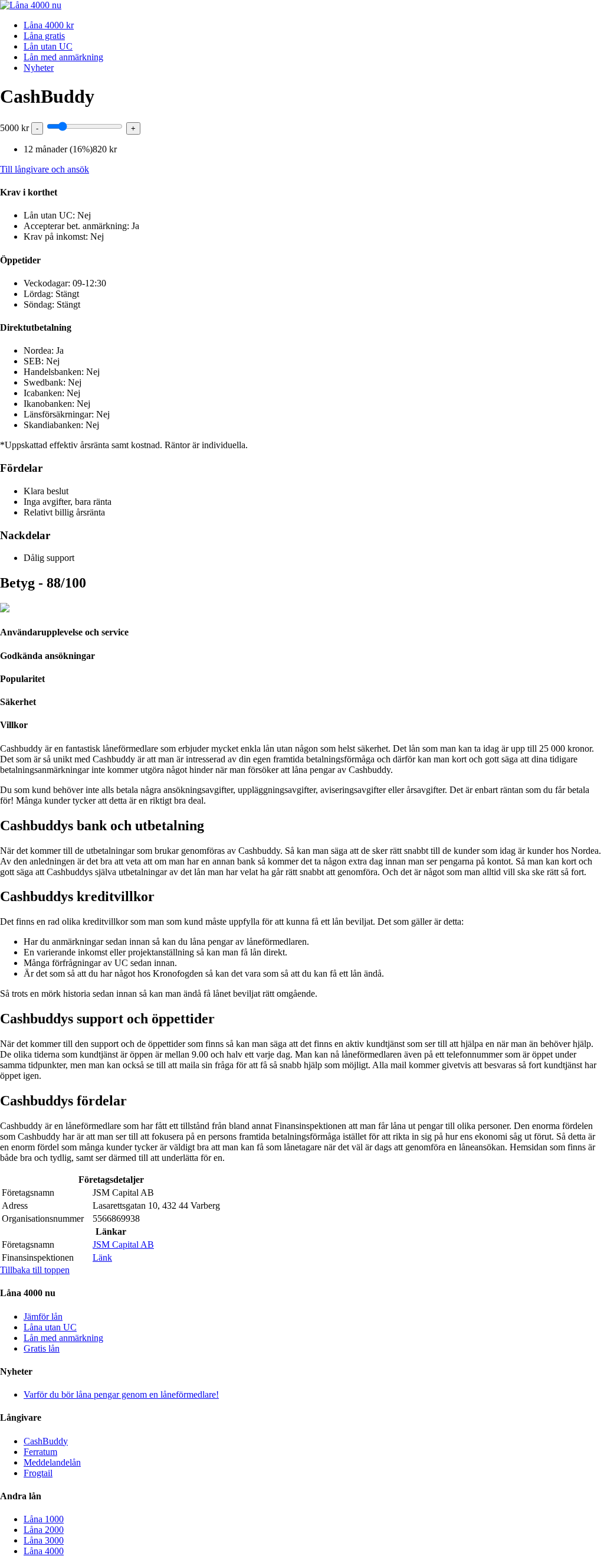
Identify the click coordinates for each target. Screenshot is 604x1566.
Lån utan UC (48, 46)
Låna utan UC (50, 1327)
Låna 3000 (44, 1540)
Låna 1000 (44, 1519)
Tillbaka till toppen (35, 1270)
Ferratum (40, 1452)
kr (14, 128)
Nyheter (39, 68)
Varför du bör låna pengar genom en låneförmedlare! (121, 1394)
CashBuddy (46, 1441)
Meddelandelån (52, 1462)
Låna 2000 (44, 1530)
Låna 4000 (44, 1551)
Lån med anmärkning (63, 57)
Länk (102, 1257)
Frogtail (38, 1473)
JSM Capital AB (123, 1244)
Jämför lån (43, 1316)
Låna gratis (44, 36)
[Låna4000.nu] (30, 5)
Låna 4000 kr (49, 25)
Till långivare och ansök (44, 169)
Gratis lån (42, 1348)
